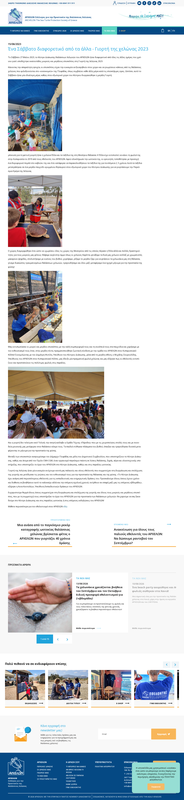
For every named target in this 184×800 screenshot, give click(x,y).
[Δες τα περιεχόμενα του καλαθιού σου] (162, 30)
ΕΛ (169, 30)
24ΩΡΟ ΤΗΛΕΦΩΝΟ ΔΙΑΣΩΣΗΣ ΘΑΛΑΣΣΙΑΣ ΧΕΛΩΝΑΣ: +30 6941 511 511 (41, 3)
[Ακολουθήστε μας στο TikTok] (154, 3)
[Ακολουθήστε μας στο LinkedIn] (159, 3)
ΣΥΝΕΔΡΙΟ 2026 (59, 31)
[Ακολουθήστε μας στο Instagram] (149, 3)
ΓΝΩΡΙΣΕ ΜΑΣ (94, 31)
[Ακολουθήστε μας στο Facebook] (144, 3)
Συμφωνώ (155, 787)
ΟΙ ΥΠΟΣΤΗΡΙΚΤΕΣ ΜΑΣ (47, 779)
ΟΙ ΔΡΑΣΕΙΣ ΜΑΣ (77, 31)
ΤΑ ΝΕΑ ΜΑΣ (109, 31)
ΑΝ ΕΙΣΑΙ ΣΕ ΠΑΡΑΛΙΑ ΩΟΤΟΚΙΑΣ (75, 776)
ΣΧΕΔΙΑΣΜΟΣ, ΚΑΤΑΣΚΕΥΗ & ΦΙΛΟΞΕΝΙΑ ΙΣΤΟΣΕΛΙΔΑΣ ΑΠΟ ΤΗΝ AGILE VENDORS (127, 797)
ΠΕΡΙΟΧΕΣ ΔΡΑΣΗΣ (45, 766)
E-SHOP (122, 31)
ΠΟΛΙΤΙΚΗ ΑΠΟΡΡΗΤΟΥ (105, 766)
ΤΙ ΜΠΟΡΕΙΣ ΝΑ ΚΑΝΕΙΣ (20, 31)
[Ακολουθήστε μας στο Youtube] (139, 3)
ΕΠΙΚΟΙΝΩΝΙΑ (169, 3)
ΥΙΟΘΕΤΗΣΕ (71, 781)
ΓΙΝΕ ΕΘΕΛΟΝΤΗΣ (41, 31)
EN (173, 30)
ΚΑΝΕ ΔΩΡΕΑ (71, 784)
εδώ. (65, 506)
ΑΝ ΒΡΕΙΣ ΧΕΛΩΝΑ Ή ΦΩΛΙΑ (74, 770)
